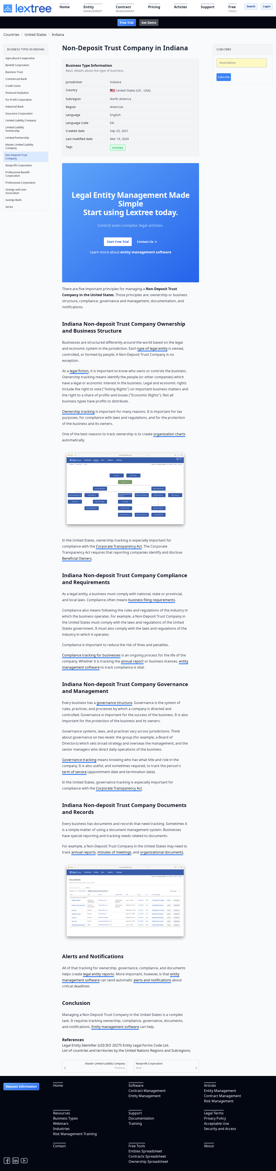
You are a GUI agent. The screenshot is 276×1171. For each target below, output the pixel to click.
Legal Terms (214, 1113)
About (209, 1146)
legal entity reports (98, 974)
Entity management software (115, 1026)
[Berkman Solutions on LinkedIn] (15, 1160)
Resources (61, 1113)
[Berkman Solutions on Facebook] (6, 1160)
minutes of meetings (114, 852)
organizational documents (161, 852)
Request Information (21, 1086)
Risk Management (219, 1101)
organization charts (169, 434)
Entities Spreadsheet (145, 1151)
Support (135, 1113)
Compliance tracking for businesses (91, 655)
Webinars (61, 1123)
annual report (132, 661)
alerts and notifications (152, 980)
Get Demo (148, 23)
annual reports (83, 852)
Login (266, 6)
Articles (210, 1085)
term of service (74, 771)
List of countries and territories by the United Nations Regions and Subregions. (126, 1050)
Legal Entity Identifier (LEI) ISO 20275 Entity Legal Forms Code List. (115, 1045)
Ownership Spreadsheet (148, 1161)
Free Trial (126, 23)
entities (117, 148)
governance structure (114, 702)
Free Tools (137, 1146)
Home (58, 1085)
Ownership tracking (78, 411)
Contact (59, 1146)
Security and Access (220, 1128)
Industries (61, 1128)
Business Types (65, 1118)
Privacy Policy (215, 1118)
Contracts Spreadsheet (147, 1156)
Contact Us (147, 242)
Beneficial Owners (77, 558)
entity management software (145, 252)
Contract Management (147, 1090)
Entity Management (145, 1095)
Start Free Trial (118, 242)
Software (136, 1085)
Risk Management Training (75, 1133)
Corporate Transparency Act (119, 546)
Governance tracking (79, 759)
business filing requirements (151, 599)
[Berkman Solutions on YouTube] (24, 1160)
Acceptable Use (216, 1123)
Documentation (141, 1118)
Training (135, 1123)
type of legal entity (152, 348)
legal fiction (79, 371)
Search (251, 6)
